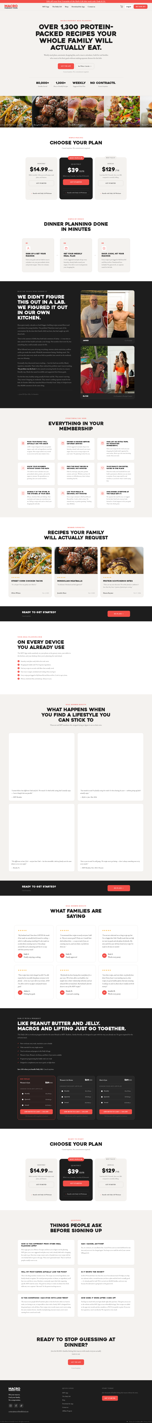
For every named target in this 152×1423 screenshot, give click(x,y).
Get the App (66, 66)
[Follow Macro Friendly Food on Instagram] (11, 1406)
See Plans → (119, 614)
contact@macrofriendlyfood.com (18, 1412)
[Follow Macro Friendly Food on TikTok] (21, 1406)
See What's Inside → (85, 66)
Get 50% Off (140, 7)
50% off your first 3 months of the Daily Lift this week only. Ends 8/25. (76, 1)
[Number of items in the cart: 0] (122, 7)
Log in (128, 7)
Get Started (41, 183)
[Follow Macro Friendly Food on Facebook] (16, 1406)
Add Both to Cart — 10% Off (36, 1112)
